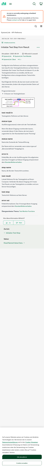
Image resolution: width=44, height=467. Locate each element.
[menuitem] (34, 4)
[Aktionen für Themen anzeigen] (38, 47)
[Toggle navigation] (11, 4)
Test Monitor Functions (27, 211)
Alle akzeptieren (22, 457)
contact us (15, 20)
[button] (20, 42)
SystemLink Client (9, 59)
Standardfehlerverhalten (13, 162)
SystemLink (7, 56)
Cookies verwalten (22, 463)
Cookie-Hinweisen (31, 442)
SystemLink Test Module (23, 56)
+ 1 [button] (19, 59)
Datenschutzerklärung (10, 442)
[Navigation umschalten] (41, 26)
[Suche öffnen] (35, 25)
